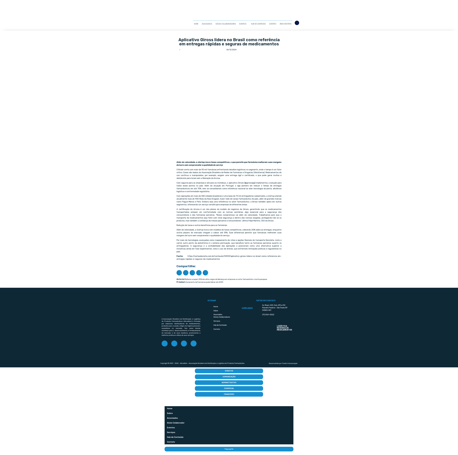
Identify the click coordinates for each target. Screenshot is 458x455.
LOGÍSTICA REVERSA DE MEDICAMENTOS (284, 328)
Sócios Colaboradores (226, 24)
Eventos (242, 24)
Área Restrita (285, 24)
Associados (207, 24)
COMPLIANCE (247, 308)
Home (196, 24)
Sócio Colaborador (176, 423)
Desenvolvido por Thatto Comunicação (283, 363)
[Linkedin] (184, 343)
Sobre (170, 413)
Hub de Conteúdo (258, 24)
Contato (272, 24)
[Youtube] (194, 343)
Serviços (171, 432)
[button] (297, 23)
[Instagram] (174, 343)
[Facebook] (165, 343)
